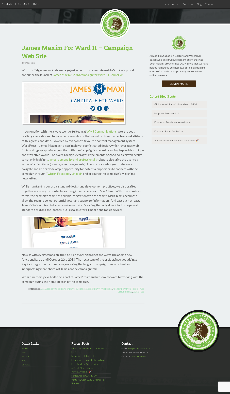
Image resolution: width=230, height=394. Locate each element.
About (176, 4)
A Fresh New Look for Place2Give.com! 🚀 (176, 140)
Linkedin (77, 173)
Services (188, 4)
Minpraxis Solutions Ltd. (166, 113)
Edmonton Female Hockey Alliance (172, 122)
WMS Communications (102, 131)
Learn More (179, 83)
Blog (199, 4)
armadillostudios (139, 356)
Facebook (63, 173)
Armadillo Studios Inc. (20, 3)
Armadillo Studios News (53, 289)
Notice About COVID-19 (84, 375)
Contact (210, 4)
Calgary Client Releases (79, 289)
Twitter (51, 173)
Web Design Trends (131, 290)
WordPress (138, 292)
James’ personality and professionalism (73, 159)
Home (165, 4)
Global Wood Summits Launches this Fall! (176, 104)
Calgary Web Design (102, 289)
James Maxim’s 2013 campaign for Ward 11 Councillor (88, 75)
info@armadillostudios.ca (140, 348)
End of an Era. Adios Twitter (169, 131)
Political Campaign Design (126, 289)
